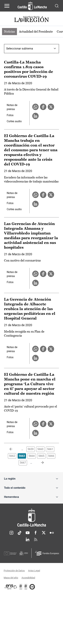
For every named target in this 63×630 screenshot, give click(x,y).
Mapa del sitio (11, 577)
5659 (31, 449)
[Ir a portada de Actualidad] (31, 19)
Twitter (44, 533)
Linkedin (28, 539)
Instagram (11, 533)
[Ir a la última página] (39, 462)
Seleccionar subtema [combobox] (19, 48)
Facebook (36, 533)
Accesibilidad (28, 577)
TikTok (19, 533)
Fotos (10, 115)
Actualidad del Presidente (36, 31)
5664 (32, 455)
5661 (50, 449)
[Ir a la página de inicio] (32, 5)
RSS (36, 539)
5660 (40, 449)
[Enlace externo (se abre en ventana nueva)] (26, 587)
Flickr (52, 533)
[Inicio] (31, 518)
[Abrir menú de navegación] (7, 6)
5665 (41, 455)
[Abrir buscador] (56, 5)
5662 (12, 455)
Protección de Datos (14, 570)
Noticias (9, 31)
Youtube (28, 533)
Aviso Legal (34, 570)
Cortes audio (14, 121)
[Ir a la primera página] (13, 449)
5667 (23, 462)
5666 (51, 455)
